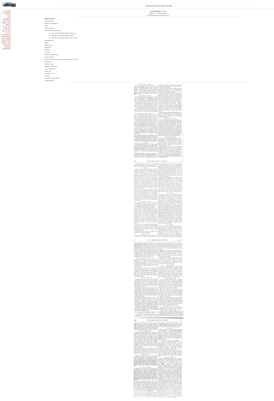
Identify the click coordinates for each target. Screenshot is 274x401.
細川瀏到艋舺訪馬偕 (6, 19)
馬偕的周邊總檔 (7, 11)
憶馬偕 (9, 16)
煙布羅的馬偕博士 (7, 28)
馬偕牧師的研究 (7, 46)
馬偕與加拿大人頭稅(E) (6, 43)
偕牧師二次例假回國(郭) (5, 40)
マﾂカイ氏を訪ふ (7, 17)
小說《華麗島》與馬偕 (6, 29)
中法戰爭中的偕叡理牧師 (5, 34)
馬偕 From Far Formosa (6, 31)
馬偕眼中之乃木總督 (6, 21)
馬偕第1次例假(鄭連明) (6, 38)
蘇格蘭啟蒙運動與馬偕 (6, 36)
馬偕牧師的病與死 (7, 45)
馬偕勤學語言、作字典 (6, 41)
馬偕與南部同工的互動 (6, 23)
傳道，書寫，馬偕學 (6, 26)
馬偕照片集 (8, 14)
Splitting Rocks (7, 33)
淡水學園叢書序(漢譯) (6, 48)
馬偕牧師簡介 (7, 24)
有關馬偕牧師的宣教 (6, 12)
